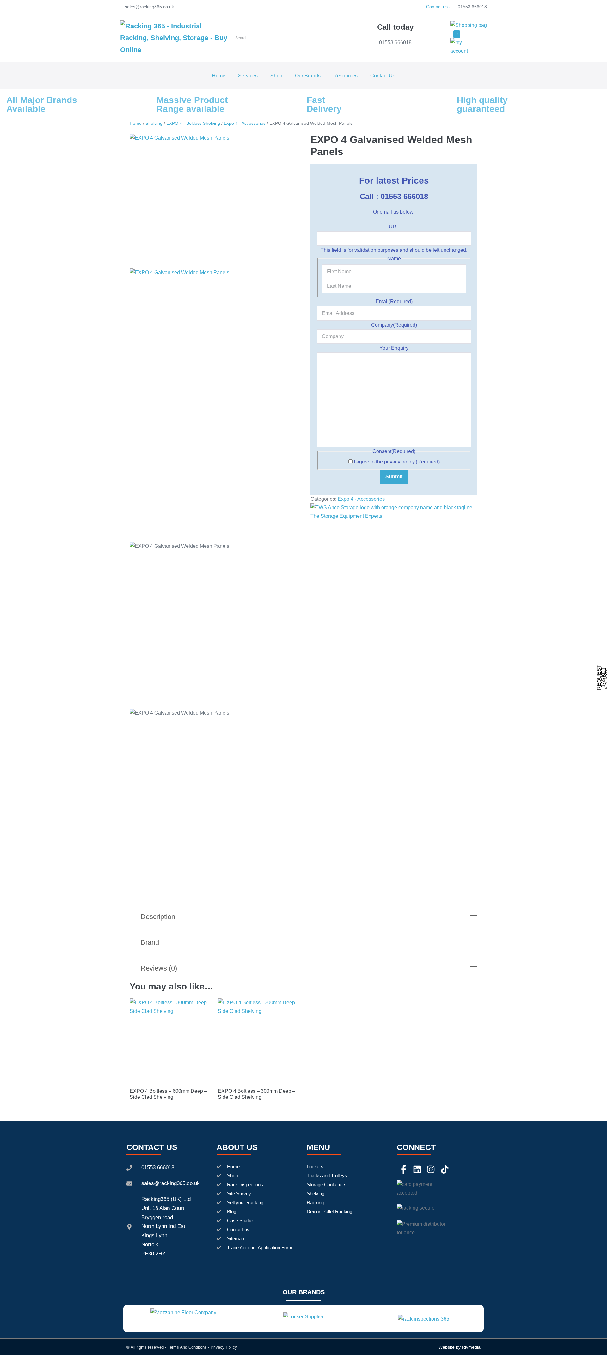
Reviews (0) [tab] (159, 968)
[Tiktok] (444, 1169)
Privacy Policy (224, 1347)
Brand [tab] (150, 942)
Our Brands (308, 75)
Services (248, 75)
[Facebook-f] (403, 1169)
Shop (276, 75)
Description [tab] (158, 917)
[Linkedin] (417, 1169)
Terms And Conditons (187, 1347)
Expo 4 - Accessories (245, 123)
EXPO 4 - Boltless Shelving (193, 123)
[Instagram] (431, 1169)
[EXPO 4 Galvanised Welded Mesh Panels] (213, 201)
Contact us (437, 6)
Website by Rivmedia (459, 1347)
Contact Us (382, 75)
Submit (393, 476)
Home (218, 75)
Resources (345, 75)
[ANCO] (393, 511)
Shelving (153, 123)
